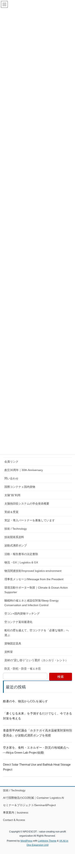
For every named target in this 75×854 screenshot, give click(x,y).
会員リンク (11, 461)
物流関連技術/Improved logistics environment (32, 570)
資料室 (8, 651)
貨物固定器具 (12, 643)
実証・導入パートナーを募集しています (29, 520)
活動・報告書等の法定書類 (21, 554)
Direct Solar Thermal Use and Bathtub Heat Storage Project (37, 767)
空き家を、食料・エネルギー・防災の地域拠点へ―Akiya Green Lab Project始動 (36, 750)
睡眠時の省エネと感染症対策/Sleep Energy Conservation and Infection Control (31, 603)
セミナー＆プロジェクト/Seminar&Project (29, 805)
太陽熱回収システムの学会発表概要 (26, 503)
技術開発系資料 (14, 537)
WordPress (26, 840)
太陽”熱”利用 (12, 495)
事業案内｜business (15, 812)
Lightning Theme (47, 840)
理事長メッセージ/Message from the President (33, 579)
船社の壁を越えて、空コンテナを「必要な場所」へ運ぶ (36, 632)
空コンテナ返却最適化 (18, 621)
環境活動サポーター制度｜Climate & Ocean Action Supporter (36, 590)
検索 (60, 676)
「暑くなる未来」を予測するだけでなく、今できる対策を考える (37, 716)
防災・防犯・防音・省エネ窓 (22, 668)
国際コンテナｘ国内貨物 (19, 486)
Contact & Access (14, 819)
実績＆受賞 (11, 512)
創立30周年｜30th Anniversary (23, 470)
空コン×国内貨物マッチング (22, 613)
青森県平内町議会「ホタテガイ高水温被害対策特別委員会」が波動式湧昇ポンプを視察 (37, 733)
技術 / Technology (15, 528)
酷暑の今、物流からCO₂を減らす (25, 701)
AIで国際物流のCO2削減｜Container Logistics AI (35, 797)
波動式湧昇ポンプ (15, 545)
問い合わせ (11, 478)
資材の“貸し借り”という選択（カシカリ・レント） (36, 660)
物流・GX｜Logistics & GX (21, 562)
